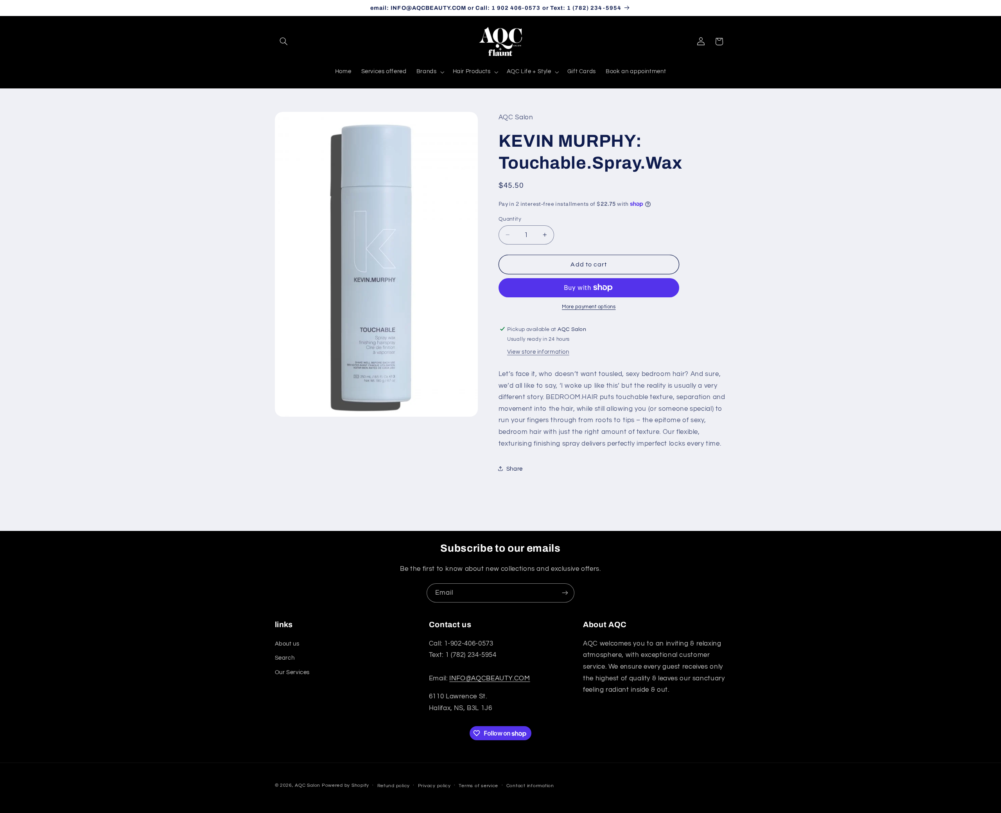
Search (285, 658)
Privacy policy (434, 785)
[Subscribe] (565, 593)
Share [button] (514, 468)
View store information (538, 352)
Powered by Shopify (345, 785)
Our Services (292, 672)
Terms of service (478, 785)
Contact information (530, 785)
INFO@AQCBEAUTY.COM (489, 678)
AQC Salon (307, 785)
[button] (284, 41)
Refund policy (393, 785)
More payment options (589, 306)
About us (287, 643)
